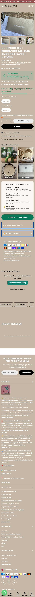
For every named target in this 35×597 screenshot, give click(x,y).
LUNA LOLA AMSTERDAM (19, 82)
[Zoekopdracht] (29, 6)
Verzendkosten (20, 63)
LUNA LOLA (11, 589)
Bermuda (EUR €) (10, 570)
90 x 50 (6, 101)
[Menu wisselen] (2, 6)
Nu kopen (17, 126)
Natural (6, 110)
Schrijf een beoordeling (17, 283)
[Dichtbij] (31, 73)
